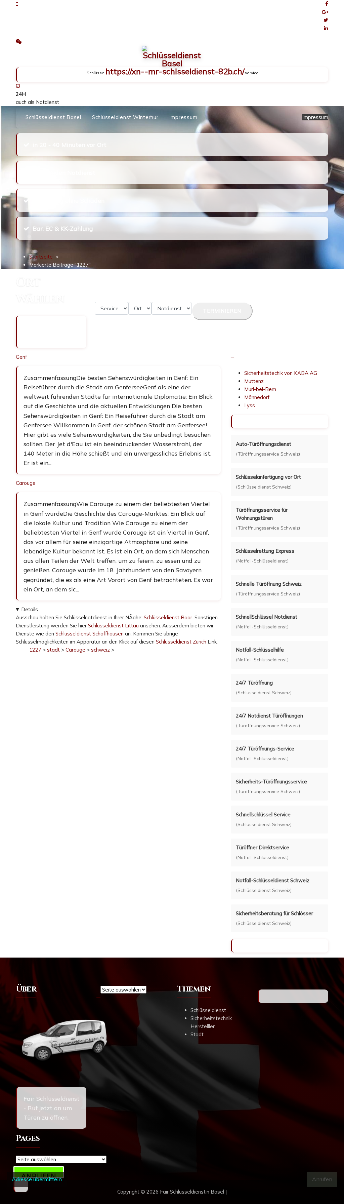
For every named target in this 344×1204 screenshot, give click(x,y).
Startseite (41, 257)
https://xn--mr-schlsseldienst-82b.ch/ (175, 71)
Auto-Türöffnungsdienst (263, 444)
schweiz (100, 650)
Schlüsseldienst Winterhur (125, 117)
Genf (21, 357)
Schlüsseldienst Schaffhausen (89, 633)
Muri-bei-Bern (260, 389)
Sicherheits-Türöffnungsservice (271, 781)
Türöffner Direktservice (262, 847)
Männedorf (256, 397)
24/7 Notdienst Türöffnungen (269, 715)
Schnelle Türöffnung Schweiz (269, 584)
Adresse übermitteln (37, 1179)
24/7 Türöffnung (254, 682)
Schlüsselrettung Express (265, 551)
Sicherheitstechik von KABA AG (280, 373)
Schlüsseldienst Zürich (181, 641)
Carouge (26, 483)
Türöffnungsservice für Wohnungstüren (262, 514)
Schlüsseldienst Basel (53, 117)
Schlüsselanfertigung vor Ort (268, 477)
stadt (53, 650)
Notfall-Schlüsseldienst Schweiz (272, 880)
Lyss (249, 405)
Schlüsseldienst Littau (113, 625)
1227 (35, 650)
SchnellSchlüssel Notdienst (266, 617)
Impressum (183, 117)
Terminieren (222, 311)
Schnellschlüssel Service (263, 814)
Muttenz (254, 381)
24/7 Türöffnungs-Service (265, 748)
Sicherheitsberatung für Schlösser (274, 913)
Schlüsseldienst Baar (168, 617)
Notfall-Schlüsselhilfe (260, 650)
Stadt (197, 1034)
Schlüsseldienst (208, 1010)
